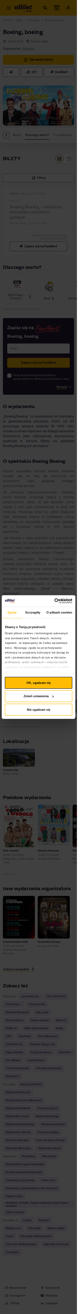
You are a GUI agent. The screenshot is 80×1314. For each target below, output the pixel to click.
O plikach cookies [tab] (59, 612)
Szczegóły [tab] (32, 612)
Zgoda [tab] (12, 612)
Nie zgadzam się (38, 709)
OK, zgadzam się (38, 682)
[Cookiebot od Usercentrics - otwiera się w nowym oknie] (54, 601)
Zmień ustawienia (36, 696)
